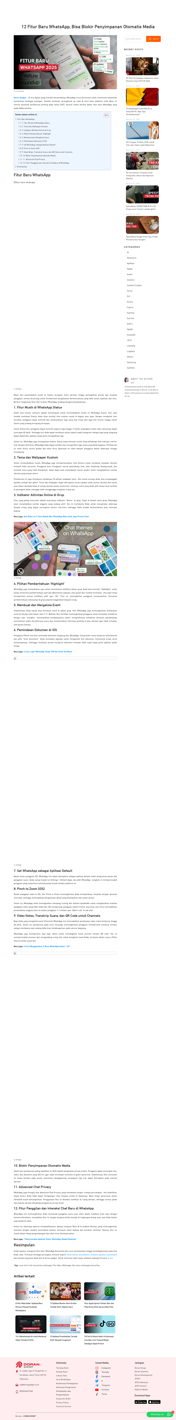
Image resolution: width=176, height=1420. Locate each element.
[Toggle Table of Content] (105, 115)
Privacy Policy (62, 1403)
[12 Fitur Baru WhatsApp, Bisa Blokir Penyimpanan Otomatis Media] (65, 62)
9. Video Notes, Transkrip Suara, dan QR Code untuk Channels (47, 152)
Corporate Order (63, 1399)
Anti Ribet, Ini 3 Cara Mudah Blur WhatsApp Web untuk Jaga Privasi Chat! (56, 516)
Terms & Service (63, 1406)
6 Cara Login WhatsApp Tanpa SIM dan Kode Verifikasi (47, 652)
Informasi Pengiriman (66, 1387)
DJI (128, 296)
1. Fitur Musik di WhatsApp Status (36, 123)
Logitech (131, 351)
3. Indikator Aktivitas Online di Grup (36, 130)
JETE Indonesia (141, 1382)
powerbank (112, 1255)
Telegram (105, 1385)
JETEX (137, 1379)
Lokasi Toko (61, 1376)
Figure (130, 307)
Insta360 (131, 335)
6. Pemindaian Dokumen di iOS (34, 141)
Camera (130, 280)
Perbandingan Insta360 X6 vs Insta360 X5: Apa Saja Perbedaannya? (139, 111)
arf (132, 383)
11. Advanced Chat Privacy (34, 159)
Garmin (130, 318)
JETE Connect (141, 1386)
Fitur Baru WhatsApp (26, 119)
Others (130, 357)
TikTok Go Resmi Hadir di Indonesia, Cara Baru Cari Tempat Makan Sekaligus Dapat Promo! (99, 1340)
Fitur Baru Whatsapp (62, 1265)
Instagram (106, 1368)
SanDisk (131, 368)
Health (130, 329)
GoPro (130, 324)
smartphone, (84, 1255)
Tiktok (104, 1394)
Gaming (130, 313)
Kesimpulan (22, 167)
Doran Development (143, 1375)
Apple (129, 269)
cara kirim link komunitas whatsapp (35, 1265)
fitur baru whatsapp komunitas (86, 1265)
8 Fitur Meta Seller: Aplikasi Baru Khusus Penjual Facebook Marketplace (29, 1307)
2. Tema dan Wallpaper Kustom (35, 127)
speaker (102, 1255)
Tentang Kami (62, 1368)
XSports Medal (141, 1390)
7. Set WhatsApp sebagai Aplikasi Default (38, 145)
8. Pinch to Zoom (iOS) (31, 148)
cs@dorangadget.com (29, 1385)
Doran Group (140, 1368)
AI (128, 252)
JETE (129, 340)
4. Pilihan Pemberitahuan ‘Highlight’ (36, 134)
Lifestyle (131, 346)
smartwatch (72, 1255)
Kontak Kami (62, 1372)
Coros (129, 291)
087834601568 (26, 1391)
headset (94, 1255)
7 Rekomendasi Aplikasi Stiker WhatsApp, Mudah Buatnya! (50, 1239)
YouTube (105, 1390)
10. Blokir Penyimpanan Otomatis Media (39, 156)
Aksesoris (131, 258)
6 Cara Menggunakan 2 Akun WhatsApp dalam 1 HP (47, 946)
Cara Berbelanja (63, 1379)
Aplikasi (130, 263)
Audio (129, 274)
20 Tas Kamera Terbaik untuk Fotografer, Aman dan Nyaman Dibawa (140, 176)
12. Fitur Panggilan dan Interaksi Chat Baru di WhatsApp (46, 163)
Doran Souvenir (141, 1372)
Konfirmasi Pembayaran (67, 1383)
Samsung (131, 362)
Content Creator (134, 285)
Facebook (106, 1376)
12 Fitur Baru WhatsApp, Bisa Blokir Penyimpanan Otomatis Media (88, 26)
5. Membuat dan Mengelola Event (35, 138)
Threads (105, 1372)
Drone (130, 302)
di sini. (111, 1258)
